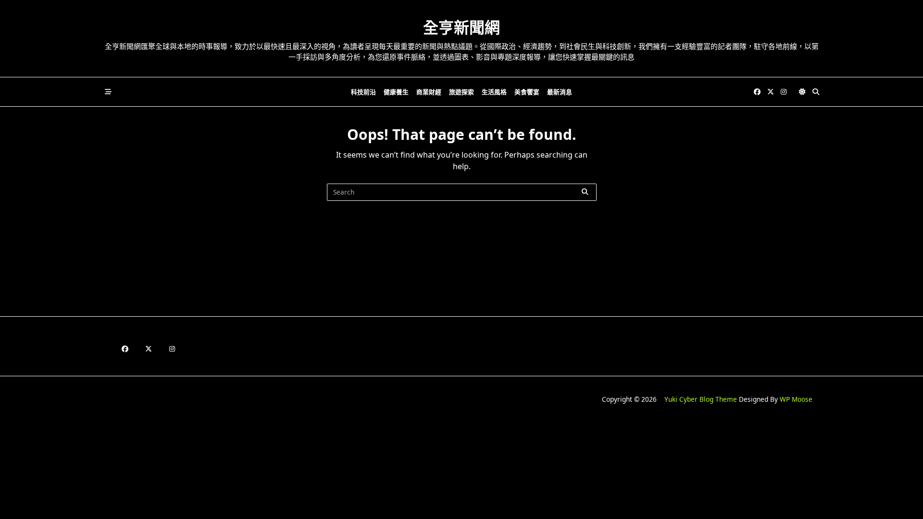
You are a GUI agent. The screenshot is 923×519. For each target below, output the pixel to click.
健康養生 (396, 91)
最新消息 (559, 91)
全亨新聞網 (461, 27)
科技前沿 (363, 91)
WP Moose (796, 399)
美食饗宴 (526, 91)
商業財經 (428, 91)
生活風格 (494, 91)
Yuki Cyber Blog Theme (700, 399)
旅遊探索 (461, 91)
